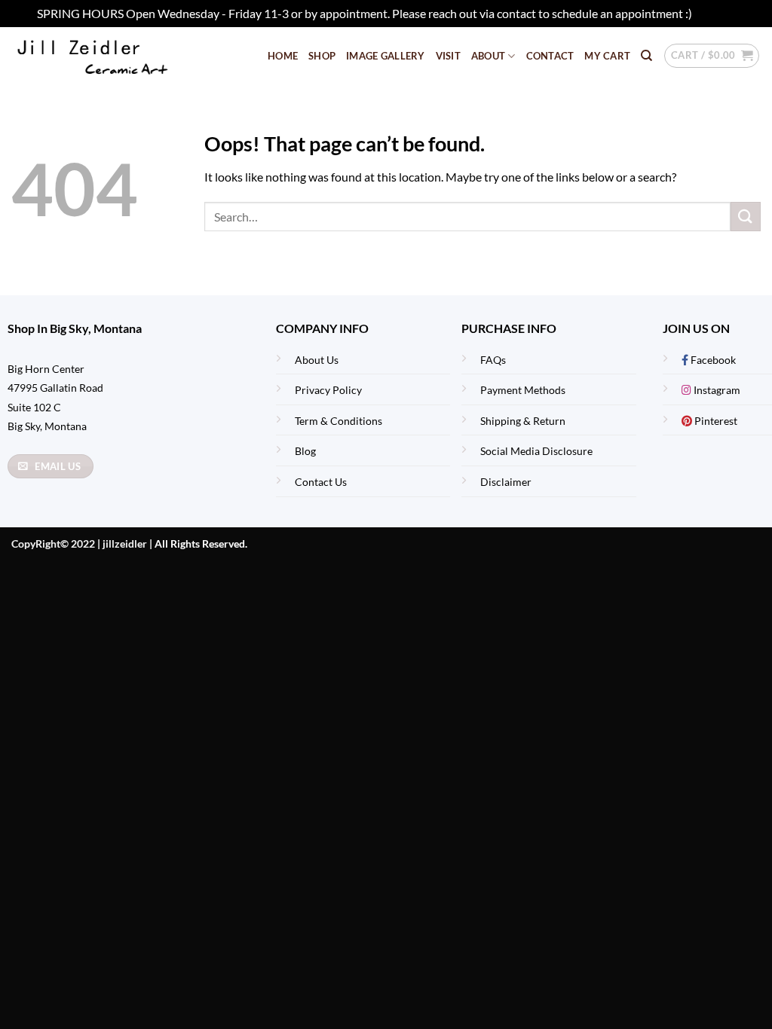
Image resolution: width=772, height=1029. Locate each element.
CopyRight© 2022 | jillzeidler (80, 543)
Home (283, 56)
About (488, 56)
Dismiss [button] (714, 13)
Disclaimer (506, 481)
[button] (711, 56)
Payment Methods (522, 389)
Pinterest (714, 420)
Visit (448, 56)
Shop (321, 56)
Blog (305, 450)
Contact (550, 56)
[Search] (646, 55)
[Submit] (746, 216)
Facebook (712, 359)
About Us (317, 359)
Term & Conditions (338, 420)
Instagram (715, 389)
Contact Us (321, 481)
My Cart (607, 56)
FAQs (493, 359)
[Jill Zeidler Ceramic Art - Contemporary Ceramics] (116, 56)
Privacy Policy (328, 389)
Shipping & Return (522, 420)
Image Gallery (385, 56)
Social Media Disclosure (536, 450)
